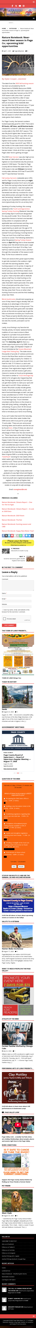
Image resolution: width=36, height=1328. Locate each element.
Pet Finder (6, 1184)
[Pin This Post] (12, 535)
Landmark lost (6, 1268)
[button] (33, 1)
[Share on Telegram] (26, 535)
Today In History (9, 682)
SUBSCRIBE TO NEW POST (9, 1239)
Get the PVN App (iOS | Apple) (10, 1254)
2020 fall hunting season (24, 83)
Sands (4, 709)
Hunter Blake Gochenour (12, 947)
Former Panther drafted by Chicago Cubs (17, 1045)
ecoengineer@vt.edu (20, 489)
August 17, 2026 (9, 949)
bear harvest (14, 157)
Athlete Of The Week (10, 1017)
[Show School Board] (19, 770)
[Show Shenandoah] (16, 770)
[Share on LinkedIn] (9, 535)
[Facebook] (12, 6)
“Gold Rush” (6, 457)
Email (4, 599)
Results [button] (21, 864)
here (10, 428)
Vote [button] (14, 864)
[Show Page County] (18, 770)
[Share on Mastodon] (23, 535)
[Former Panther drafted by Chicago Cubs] (17, 1031)
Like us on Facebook (8, 1242)
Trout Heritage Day (26, 375)
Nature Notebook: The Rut (12, 520)
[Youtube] (20, 6)
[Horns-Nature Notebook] (18, 74)
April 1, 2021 (7, 51)
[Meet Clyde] (17, 1198)
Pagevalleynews (19, 51)
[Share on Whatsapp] (20, 535)
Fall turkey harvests (9, 178)
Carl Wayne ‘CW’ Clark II (8, 1277)
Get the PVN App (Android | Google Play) (13, 1257)
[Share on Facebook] (3, 535)
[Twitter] (16, 6)
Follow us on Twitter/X (8, 1245)
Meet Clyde (7, 1211)
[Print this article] (17, 535)
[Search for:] (18, 23)
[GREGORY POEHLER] (4, 1307)
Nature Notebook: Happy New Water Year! (18, 531)
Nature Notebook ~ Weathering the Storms (14, 1271)
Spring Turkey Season (23, 240)
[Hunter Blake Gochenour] (17, 934)
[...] (25, 721)
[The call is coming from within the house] (4, 1289)
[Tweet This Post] (6, 535)
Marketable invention (8, 1274)
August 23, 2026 (9, 712)
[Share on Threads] (32, 535)
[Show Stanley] (21, 770)
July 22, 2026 (7, 1049)
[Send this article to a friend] (15, 535)
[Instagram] (23, 6)
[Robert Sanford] (4, 1299)
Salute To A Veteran (10, 919)
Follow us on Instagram (8, 1251)
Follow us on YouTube (8, 1248)
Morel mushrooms (8, 299)
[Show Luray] (14, 770)
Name (4, 593)
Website (4, 604)
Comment (5, 579)
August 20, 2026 (9, 1213)
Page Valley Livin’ (12, 1110)
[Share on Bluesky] (29, 535)
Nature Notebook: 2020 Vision (13, 516)
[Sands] (17, 697)
